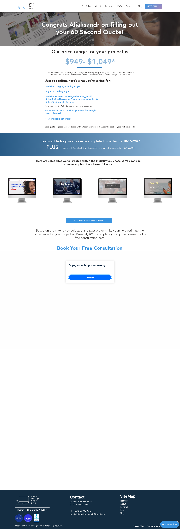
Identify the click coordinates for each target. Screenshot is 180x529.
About (123, 504)
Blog (122, 513)
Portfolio (124, 500)
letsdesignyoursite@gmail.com (91, 514)
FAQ (122, 510)
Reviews (124, 507)
